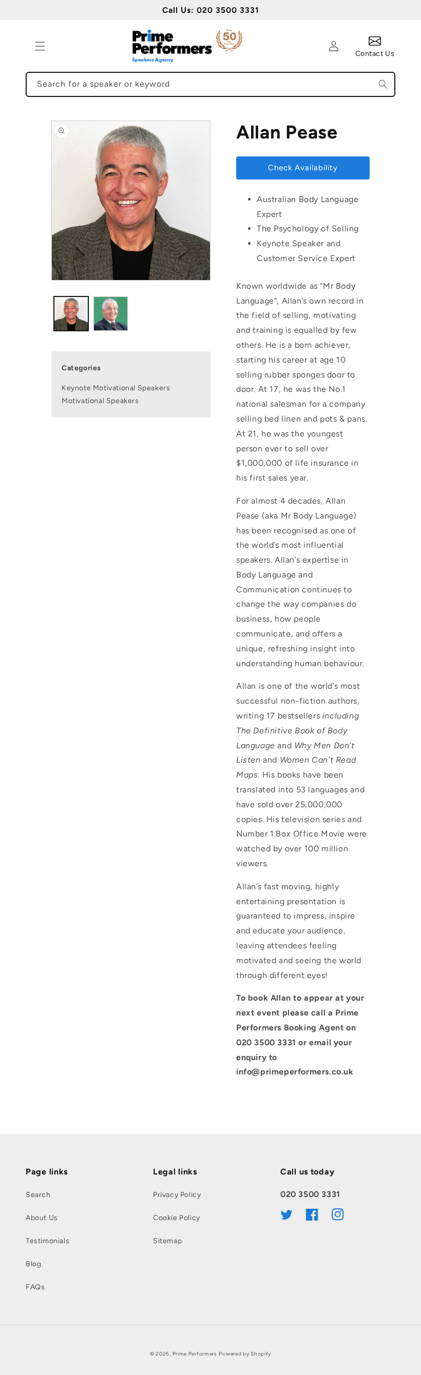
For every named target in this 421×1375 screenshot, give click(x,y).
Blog (33, 1264)
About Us (42, 1217)
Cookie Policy (176, 1217)
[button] (40, 46)
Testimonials (47, 1241)
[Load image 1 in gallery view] (71, 313)
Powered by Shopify (245, 1353)
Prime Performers (195, 1353)
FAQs (35, 1287)
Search (38, 1194)
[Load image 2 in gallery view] (110, 313)
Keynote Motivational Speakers (116, 388)
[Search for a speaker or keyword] (383, 84)
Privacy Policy (177, 1194)
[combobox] (210, 84)
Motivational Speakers (100, 400)
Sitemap (167, 1241)
